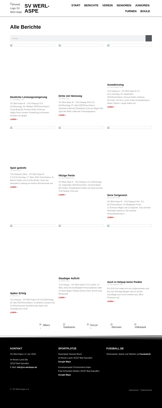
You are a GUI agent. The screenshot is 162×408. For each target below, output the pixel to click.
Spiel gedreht (18, 167)
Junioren (142, 5)
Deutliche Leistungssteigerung (28, 97)
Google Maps (64, 362)
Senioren (124, 5)
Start (75, 5)
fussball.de (145, 354)
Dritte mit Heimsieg (70, 96)
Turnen (131, 11)
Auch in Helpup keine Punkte (124, 282)
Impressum (134, 390)
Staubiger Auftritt (69, 278)
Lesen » (13, 119)
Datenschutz (146, 390)
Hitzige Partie (67, 175)
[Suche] (149, 38)
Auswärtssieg (115, 84)
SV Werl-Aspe (37, 8)
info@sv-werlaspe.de (27, 367)
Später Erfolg (18, 293)
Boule (145, 11)
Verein (107, 5)
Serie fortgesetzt (117, 195)
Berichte (91, 5)
